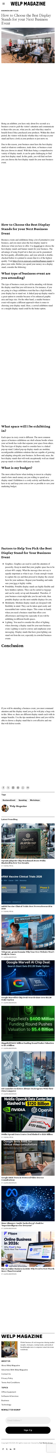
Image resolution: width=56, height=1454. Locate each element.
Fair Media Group (46, 1443)
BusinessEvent (9, 800)
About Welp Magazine (10, 1365)
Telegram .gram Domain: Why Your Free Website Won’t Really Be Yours (27, 953)
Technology (6, 1405)
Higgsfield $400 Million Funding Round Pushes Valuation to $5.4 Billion (27, 1044)
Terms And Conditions (10, 1382)
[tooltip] (3, 788)
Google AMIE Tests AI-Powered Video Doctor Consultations (22, 1179)
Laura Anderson (10, 957)
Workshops (35, 800)
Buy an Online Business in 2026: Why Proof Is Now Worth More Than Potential (27, 1270)
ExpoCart (38, 245)
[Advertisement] (28, 93)
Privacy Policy (7, 1378)
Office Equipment (8, 1392)
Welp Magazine (18, 806)
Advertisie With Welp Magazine (14, 1370)
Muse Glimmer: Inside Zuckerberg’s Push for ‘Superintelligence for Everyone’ (22, 1224)
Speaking (23, 800)
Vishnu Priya (8, 866)
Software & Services (9, 1396)
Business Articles (9, 11)
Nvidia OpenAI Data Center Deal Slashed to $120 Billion (27, 1134)
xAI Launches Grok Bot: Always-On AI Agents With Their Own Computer (27, 1090)
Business (5, 1400)
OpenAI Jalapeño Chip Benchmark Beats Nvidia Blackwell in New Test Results (23, 862)
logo (15, 583)
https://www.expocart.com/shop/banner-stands (32, 261)
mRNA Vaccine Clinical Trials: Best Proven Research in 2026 (26, 907)
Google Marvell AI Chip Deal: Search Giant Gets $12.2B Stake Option (26, 998)
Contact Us (6, 1374)
